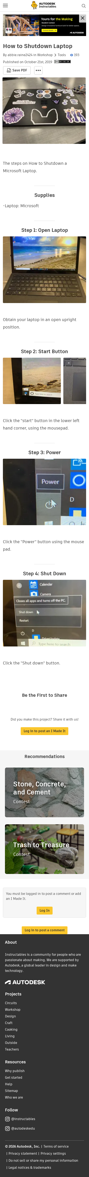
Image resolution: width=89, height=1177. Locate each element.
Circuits (11, 1003)
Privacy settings (53, 1153)
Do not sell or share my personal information (43, 1160)
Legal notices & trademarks (29, 1167)
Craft (8, 1023)
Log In (45, 910)
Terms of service (56, 1146)
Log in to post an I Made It (44, 731)
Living (10, 1036)
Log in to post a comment (45, 930)
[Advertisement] (44, 25)
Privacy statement (22, 1153)
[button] (5, 6)
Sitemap (11, 1090)
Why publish (15, 1071)
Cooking (11, 1029)
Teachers (12, 1049)
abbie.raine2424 (20, 55)
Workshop (45, 55)
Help (8, 1084)
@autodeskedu (23, 1128)
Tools (62, 55)
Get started (13, 1077)
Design (10, 1016)
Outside (11, 1042)
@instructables (23, 1119)
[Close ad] (82, 18)
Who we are (14, 1097)
